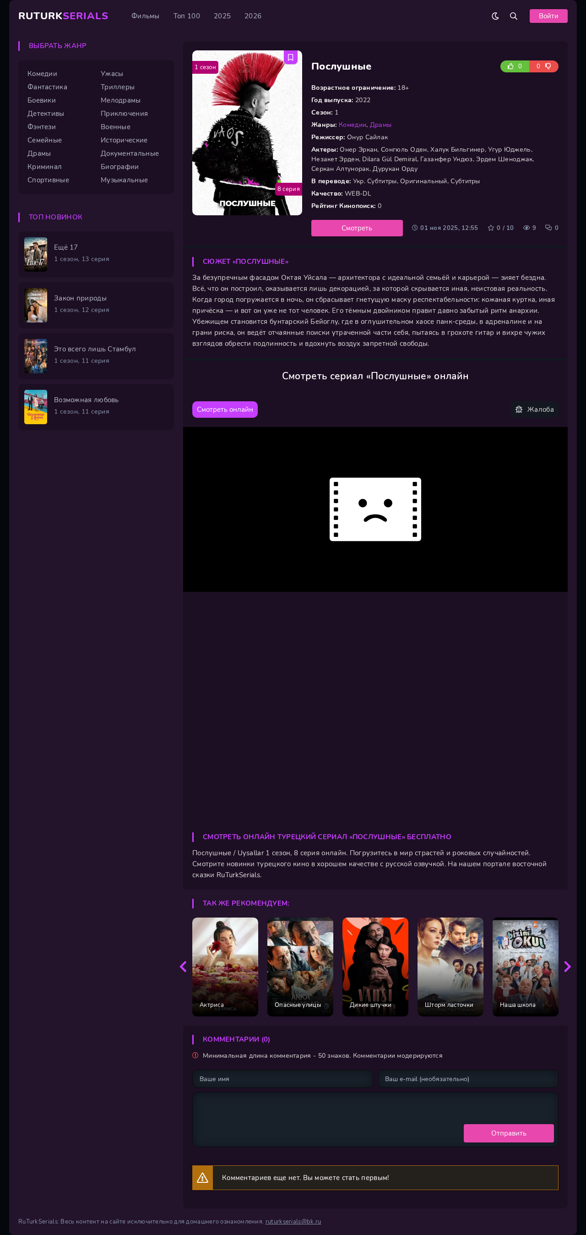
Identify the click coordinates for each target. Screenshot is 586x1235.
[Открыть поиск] (514, 16)
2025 (222, 16)
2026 (252, 16)
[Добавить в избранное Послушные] (291, 57)
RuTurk (63, 16)
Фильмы (145, 16)
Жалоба (540, 409)
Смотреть (357, 228)
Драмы (381, 124)
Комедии (352, 124)
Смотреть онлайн (225, 409)
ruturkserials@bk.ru (293, 1222)
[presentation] (183, 967)
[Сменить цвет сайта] (495, 16)
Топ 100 (187, 16)
